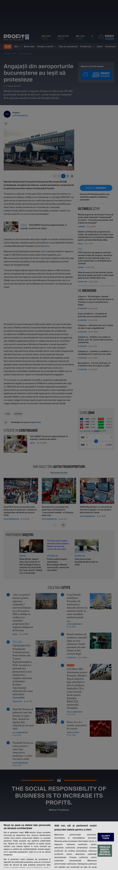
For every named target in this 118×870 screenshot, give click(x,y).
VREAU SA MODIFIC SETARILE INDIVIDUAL (105, 850)
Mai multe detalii (20, 854)
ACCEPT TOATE (105, 837)
